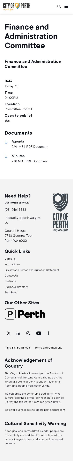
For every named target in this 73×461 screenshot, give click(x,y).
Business (10, 281)
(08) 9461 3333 (15, 209)
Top (66, 437)
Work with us (12, 264)
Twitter (9, 333)
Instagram (28, 333)
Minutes (18, 156)
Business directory (16, 287)
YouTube (39, 333)
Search (59, 6)
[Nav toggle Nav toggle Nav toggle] (66, 6)
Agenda (18, 142)
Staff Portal (11, 292)
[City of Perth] (60, 212)
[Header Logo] (16, 9)
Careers (10, 258)
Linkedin (18, 333)
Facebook (48, 333)
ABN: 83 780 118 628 (17, 347)
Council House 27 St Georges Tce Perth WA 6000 (18, 236)
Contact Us (11, 275)
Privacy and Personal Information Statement (32, 270)
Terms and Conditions (48, 347)
